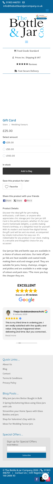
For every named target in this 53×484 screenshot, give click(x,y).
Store (5, 124)
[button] (12, 186)
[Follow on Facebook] (36, 479)
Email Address (12, 445)
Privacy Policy (9, 382)
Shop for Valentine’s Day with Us (19, 419)
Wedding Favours (19, 124)
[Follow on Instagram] (48, 479)
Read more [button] (11, 335)
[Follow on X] (42, 479)
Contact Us (21, 472)
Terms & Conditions (12, 378)
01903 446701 (14, 2)
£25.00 (10, 142)
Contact (6, 373)
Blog (5, 368)
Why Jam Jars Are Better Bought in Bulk (22, 398)
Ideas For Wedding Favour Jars (18, 423)
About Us (7, 364)
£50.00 (10, 149)
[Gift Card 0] (26, 98)
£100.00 (10, 155)
